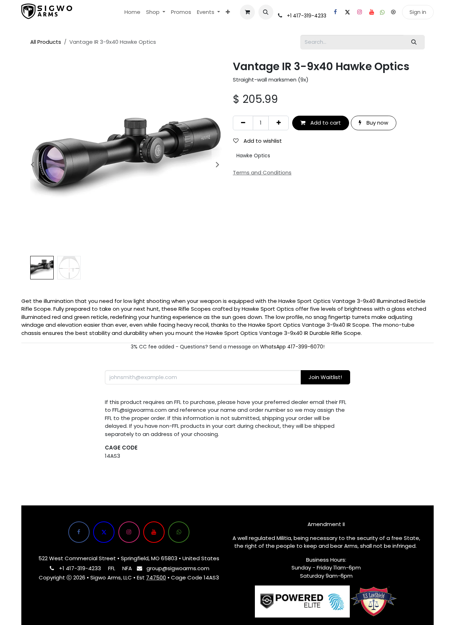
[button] (265, 12)
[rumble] (393, 12)
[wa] (382, 12)
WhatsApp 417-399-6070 (291, 346)
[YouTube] (371, 12)
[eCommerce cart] (247, 12)
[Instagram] (359, 12)
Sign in (418, 12)
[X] (347, 12)
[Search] (414, 42)
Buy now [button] (376, 122)
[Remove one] (243, 123)
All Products (45, 42)
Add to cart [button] (325, 122)
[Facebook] (335, 12)
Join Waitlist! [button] (325, 377)
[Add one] (278, 123)
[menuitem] (132, 12)
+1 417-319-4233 (306, 15)
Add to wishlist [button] (262, 141)
